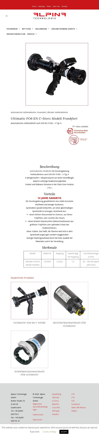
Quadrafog (56, 394)
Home (34, 6)
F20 (73, 401)
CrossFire (56, 407)
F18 (73, 397)
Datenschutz (38, 414)
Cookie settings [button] (49, 431)
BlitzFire (55, 404)
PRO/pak (55, 411)
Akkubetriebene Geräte (63, 29)
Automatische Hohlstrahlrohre (23, 112)
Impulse (55, 414)
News (49, 6)
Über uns (56, 6)
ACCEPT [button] (64, 432)
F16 (73, 394)
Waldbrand (41, 29)
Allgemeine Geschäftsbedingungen (40, 407)
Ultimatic (55, 397)
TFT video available (80, 126)
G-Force (55, 401)
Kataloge (41, 6)
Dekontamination (16, 34)
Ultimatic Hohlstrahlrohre (57, 112)
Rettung (26, 29)
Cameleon (75, 404)
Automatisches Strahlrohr (40, 171)
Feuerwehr (12, 29)
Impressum (37, 419)
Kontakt (64, 6)
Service (31, 34)
